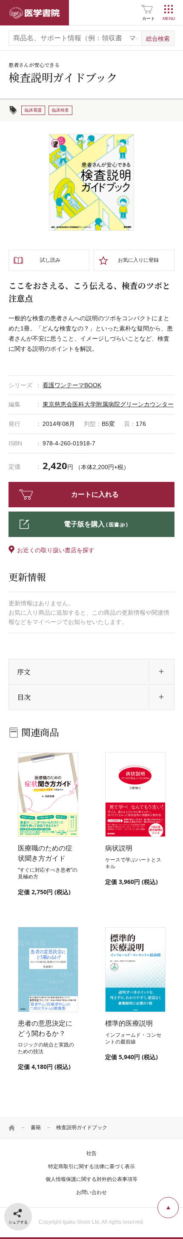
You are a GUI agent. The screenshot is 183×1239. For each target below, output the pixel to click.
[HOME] (12, 1127)
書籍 (36, 1127)
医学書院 (34, 12)
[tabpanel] (91, 182)
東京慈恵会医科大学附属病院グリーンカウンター (108, 404)
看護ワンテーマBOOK (72, 385)
